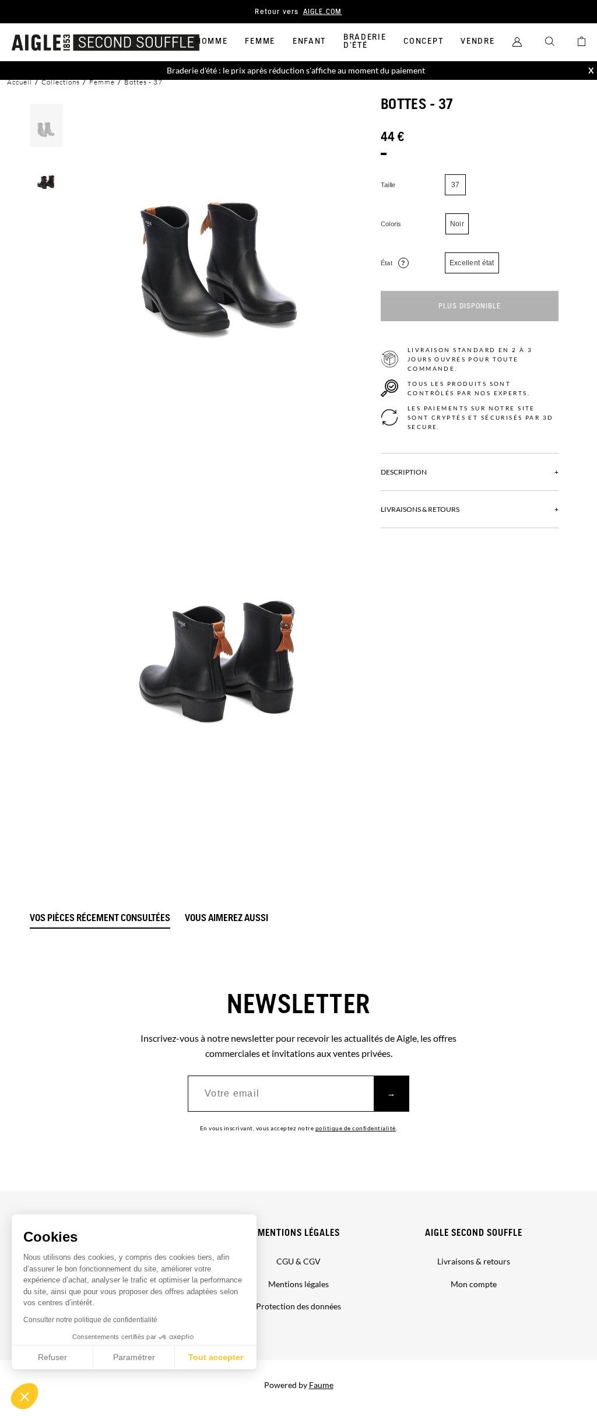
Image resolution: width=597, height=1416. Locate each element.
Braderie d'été (364, 41)
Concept (423, 41)
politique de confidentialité (355, 1128)
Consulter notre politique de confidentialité (90, 1320)
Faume (321, 1385)
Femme (260, 41)
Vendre (477, 41)
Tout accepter (215, 1357)
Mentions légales (299, 1233)
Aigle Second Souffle (473, 1233)
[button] (24, 1396)
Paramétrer (134, 1357)
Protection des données (298, 1306)
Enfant (309, 41)
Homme (211, 41)
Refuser (52, 1357)
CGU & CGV (298, 1261)
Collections (60, 82)
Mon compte (474, 1284)
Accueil (19, 82)
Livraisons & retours (473, 1261)
